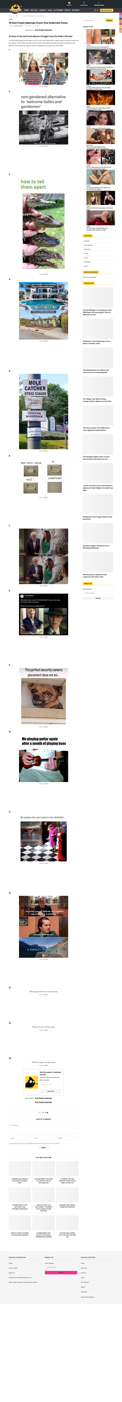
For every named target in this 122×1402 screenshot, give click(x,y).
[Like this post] (40, 1112)
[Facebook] (120, 16)
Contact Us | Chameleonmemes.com (20, 1277)
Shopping (75, 10)
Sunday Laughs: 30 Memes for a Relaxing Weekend (20, 1234)
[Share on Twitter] (43, 1112)
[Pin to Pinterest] (45, 1112)
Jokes (49, 10)
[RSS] (120, 29)
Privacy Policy (13, 1268)
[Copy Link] (120, 26)
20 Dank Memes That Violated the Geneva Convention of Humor (44, 1235)
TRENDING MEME (99, 5)
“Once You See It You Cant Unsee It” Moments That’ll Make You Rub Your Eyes (43, 1208)
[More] (120, 32)
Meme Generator (106, 10)
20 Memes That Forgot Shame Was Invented (67, 1206)
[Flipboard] (120, 13)
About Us (11, 1273)
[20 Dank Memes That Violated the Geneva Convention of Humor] (44, 1223)
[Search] (95, 10)
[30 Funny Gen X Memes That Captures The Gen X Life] (67, 1223)
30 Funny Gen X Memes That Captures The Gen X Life (67, 1235)
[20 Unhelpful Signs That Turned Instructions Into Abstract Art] (98, 444)
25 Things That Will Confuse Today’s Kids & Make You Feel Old (67, 1181)
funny (40, 46)
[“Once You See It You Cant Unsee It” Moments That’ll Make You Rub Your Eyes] (44, 1195)
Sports (67, 10)
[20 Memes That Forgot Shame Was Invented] (67, 1195)
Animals (42, 10)
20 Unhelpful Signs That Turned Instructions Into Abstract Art (96, 458)
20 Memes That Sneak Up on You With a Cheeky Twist (19, 1181)
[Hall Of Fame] (84, 3)
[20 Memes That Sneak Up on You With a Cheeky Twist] (20, 1169)
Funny (26, 10)
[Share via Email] (47, 1112)
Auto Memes (58, 10)
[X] (120, 19)
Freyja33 (45, 86)
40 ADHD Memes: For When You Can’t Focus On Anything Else (44, 1181)
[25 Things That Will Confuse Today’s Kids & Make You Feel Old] (67, 1169)
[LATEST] (69, 3)
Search (109, 20)
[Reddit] (120, 21)
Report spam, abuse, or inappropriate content (23, 1282)
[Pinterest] (120, 24)
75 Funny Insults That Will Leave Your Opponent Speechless (20, 1207)
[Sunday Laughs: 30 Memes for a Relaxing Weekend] (20, 1223)
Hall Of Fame (84, 5)
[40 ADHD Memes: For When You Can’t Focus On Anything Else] (44, 1169)
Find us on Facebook (89, 277)
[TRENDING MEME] (99, 3)
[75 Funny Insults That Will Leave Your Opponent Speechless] (20, 1195)
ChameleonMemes (18, 26)
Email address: (87, 589)
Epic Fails (34, 10)
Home (10, 16)
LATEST (69, 5)
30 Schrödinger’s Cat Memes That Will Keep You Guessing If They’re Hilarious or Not (97, 312)
